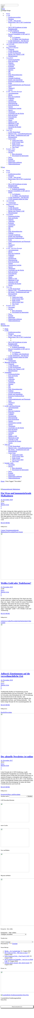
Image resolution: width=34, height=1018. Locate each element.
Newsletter (4, 3)
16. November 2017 (7, 760)
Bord (2, 712)
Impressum (4, 1)
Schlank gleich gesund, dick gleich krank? (17, 963)
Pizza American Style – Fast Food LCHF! (17, 956)
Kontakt (24, 1)
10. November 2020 (7, 499)
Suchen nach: (5, 796)
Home (2, 481)
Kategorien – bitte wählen (8, 932)
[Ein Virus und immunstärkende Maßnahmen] (10, 489)
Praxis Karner (19, 532)
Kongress (3, 794)
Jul (4, 712)
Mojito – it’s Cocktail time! (12, 951)
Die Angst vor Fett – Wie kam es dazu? (16, 953)
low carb (11, 794)
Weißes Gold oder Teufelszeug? (16, 583)
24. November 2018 (7, 680)
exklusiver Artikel (6, 621)
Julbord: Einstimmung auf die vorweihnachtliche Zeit (15, 674)
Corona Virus (5, 530)
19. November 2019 (7, 587)
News (2, 503)
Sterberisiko (23, 621)
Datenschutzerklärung (15, 1)
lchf (7, 794)
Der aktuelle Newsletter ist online (17, 756)
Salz (19, 621)
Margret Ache (5, 505)
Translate (14, 943)
